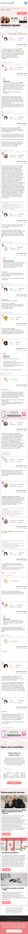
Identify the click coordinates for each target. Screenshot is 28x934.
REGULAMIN (17, 920)
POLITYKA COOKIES (10, 920)
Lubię (21, 46)
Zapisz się (14, 783)
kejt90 (11, 38)
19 (16, 740)
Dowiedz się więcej (21, 927)
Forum (2, 8)
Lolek (10, 342)
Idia (10, 67)
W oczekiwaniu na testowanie (12, 8)
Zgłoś (25, 46)
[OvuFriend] (7, 4)
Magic (10, 423)
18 (13, 30)
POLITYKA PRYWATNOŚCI (16, 918)
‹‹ (6, 30)
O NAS (9, 918)
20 (18, 30)
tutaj (4, 778)
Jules (10, 665)
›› (25, 30)
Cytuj (17, 46)
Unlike (11, 605)
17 (11, 30)
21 (20, 30)
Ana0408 (11, 459)
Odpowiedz (22, 13)
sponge (11, 317)
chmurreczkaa (13, 155)
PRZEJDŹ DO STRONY (14, 931)
